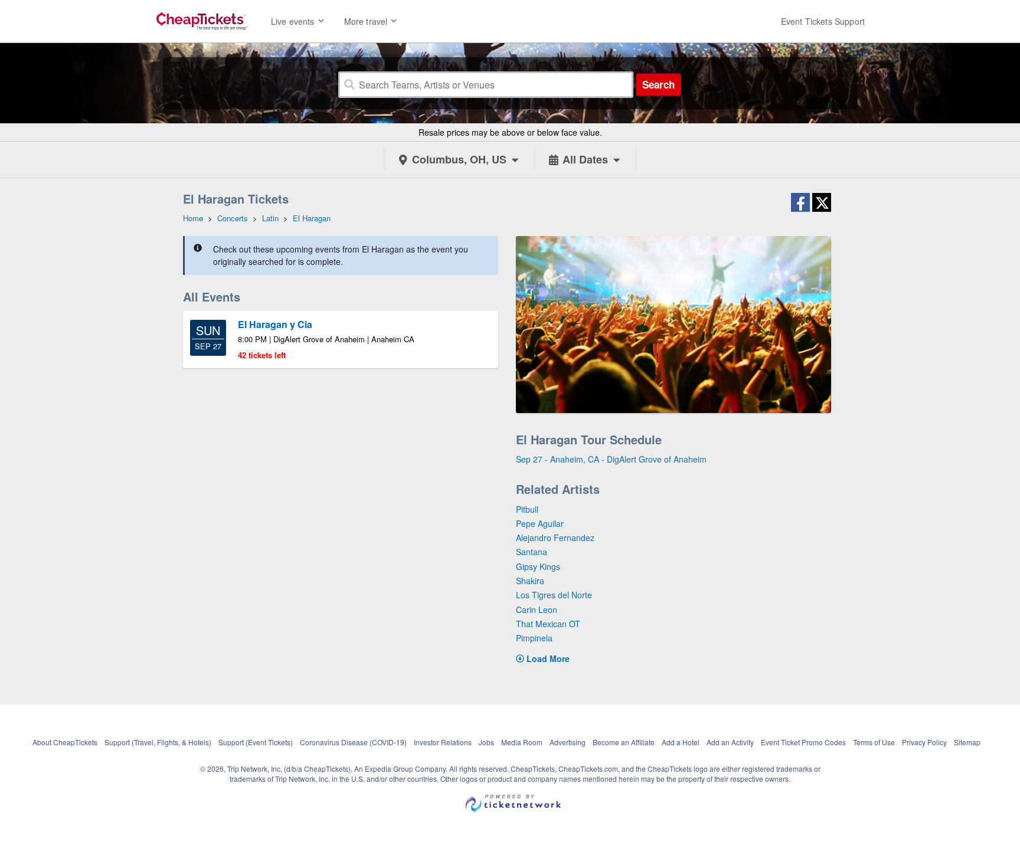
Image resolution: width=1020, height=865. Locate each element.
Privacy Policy (924, 742)
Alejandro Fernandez (555, 537)
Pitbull (527, 509)
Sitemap (967, 742)
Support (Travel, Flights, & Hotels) (157, 742)
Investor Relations (443, 742)
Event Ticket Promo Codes (803, 742)
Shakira (530, 581)
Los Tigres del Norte (554, 595)
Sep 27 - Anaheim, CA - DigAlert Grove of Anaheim (611, 459)
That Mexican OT (548, 624)
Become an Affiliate (624, 742)
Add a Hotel (680, 742)
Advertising (568, 742)
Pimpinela (534, 638)
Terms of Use (874, 742)
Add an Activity (730, 742)
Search (658, 84)
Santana (531, 552)
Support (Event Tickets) (255, 742)
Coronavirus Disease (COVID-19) (353, 742)
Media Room (521, 742)
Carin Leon (536, 609)
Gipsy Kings (538, 566)
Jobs (486, 742)
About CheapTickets (64, 742)
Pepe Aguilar (540, 523)
